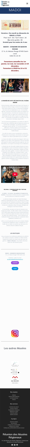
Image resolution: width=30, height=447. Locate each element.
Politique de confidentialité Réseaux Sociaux (14, 427)
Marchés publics (14, 413)
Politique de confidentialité (14, 424)
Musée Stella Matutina (14, 396)
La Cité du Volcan (14, 398)
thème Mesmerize (19, 442)
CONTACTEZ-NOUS (14, 406)
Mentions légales (14, 421)
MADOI (14, 399)
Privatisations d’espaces (14, 410)
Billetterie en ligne (14, 411)
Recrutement (14, 423)
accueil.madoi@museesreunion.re (15, 259)
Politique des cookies (14, 426)
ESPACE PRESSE (14, 408)
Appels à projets (14, 414)
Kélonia (14, 395)
